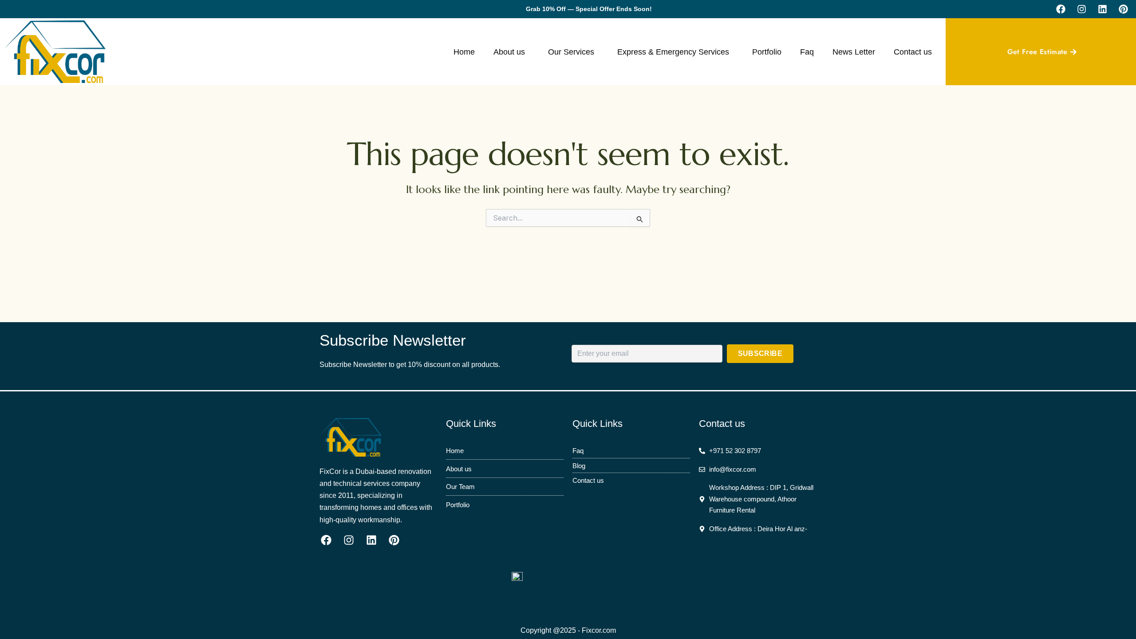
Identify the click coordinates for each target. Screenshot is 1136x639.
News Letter (853, 51)
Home (464, 51)
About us (509, 51)
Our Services (571, 51)
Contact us (913, 51)
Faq (807, 51)
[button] (511, 52)
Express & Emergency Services (673, 51)
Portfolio (766, 51)
